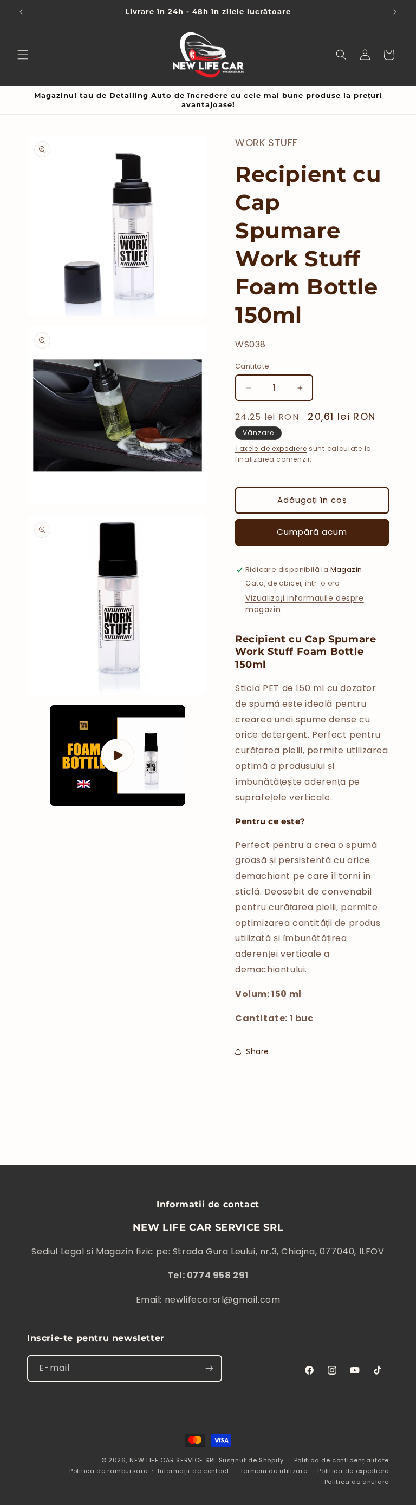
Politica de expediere (353, 1471)
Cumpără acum (312, 531)
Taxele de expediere (271, 448)
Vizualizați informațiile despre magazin (304, 604)
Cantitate (252, 366)
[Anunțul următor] (395, 12)
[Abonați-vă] (209, 1368)
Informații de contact (194, 1471)
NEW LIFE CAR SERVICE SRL (173, 1460)
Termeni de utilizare (274, 1471)
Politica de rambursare (108, 1471)
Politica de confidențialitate (341, 1460)
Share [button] (257, 1051)
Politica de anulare (356, 1481)
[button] (23, 55)
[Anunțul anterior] (21, 12)
